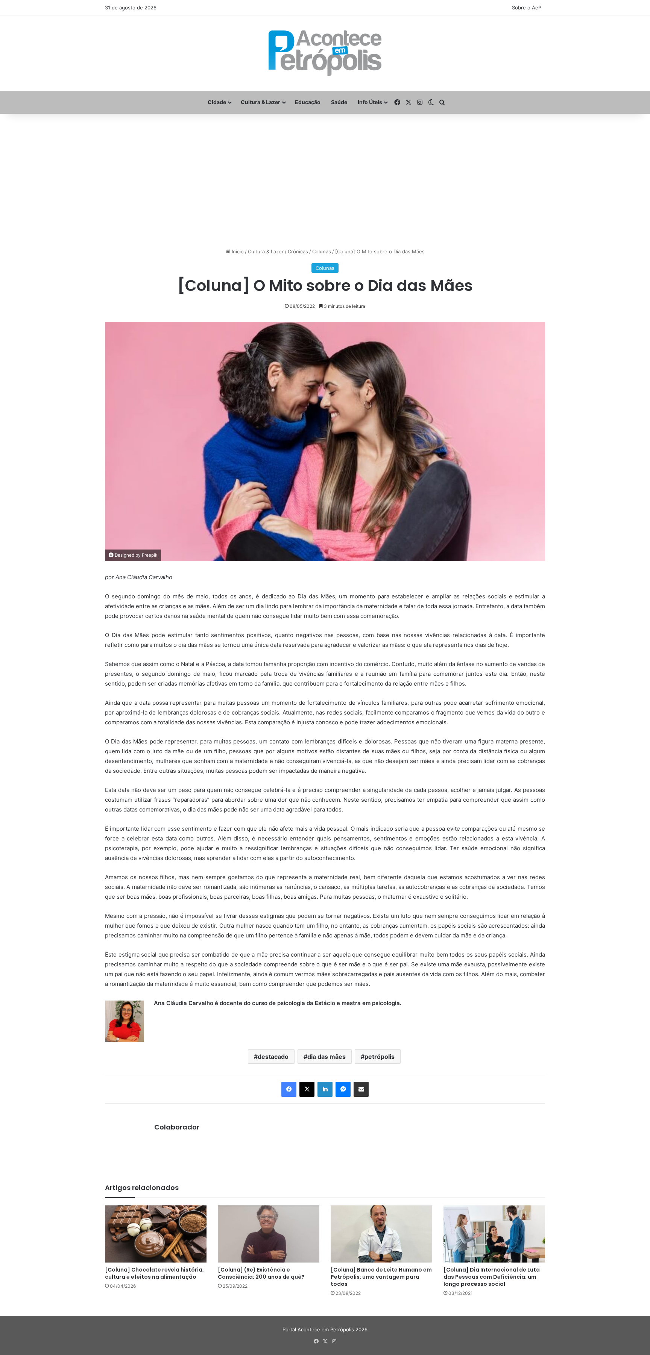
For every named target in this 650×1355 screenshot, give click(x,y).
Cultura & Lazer (260, 102)
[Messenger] (343, 1089)
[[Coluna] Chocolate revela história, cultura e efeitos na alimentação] (156, 1234)
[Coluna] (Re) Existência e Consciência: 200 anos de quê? (261, 1273)
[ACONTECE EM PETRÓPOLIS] (325, 53)
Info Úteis (370, 102)
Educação (307, 102)
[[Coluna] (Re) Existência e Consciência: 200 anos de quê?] (268, 1234)
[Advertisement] (325, 174)
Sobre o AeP (526, 8)
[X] (306, 1089)
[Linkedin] (325, 1089)
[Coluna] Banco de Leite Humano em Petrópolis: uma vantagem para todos (381, 1277)
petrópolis (379, 1056)
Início (237, 251)
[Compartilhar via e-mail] (361, 1089)
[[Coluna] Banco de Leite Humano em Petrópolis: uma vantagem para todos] (381, 1234)
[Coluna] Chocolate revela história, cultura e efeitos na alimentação (154, 1273)
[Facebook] (288, 1089)
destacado (273, 1056)
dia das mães (326, 1056)
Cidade (217, 102)
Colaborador (176, 1127)
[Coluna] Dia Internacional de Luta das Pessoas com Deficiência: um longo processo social (491, 1277)
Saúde (339, 102)
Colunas (321, 251)
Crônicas (298, 251)
